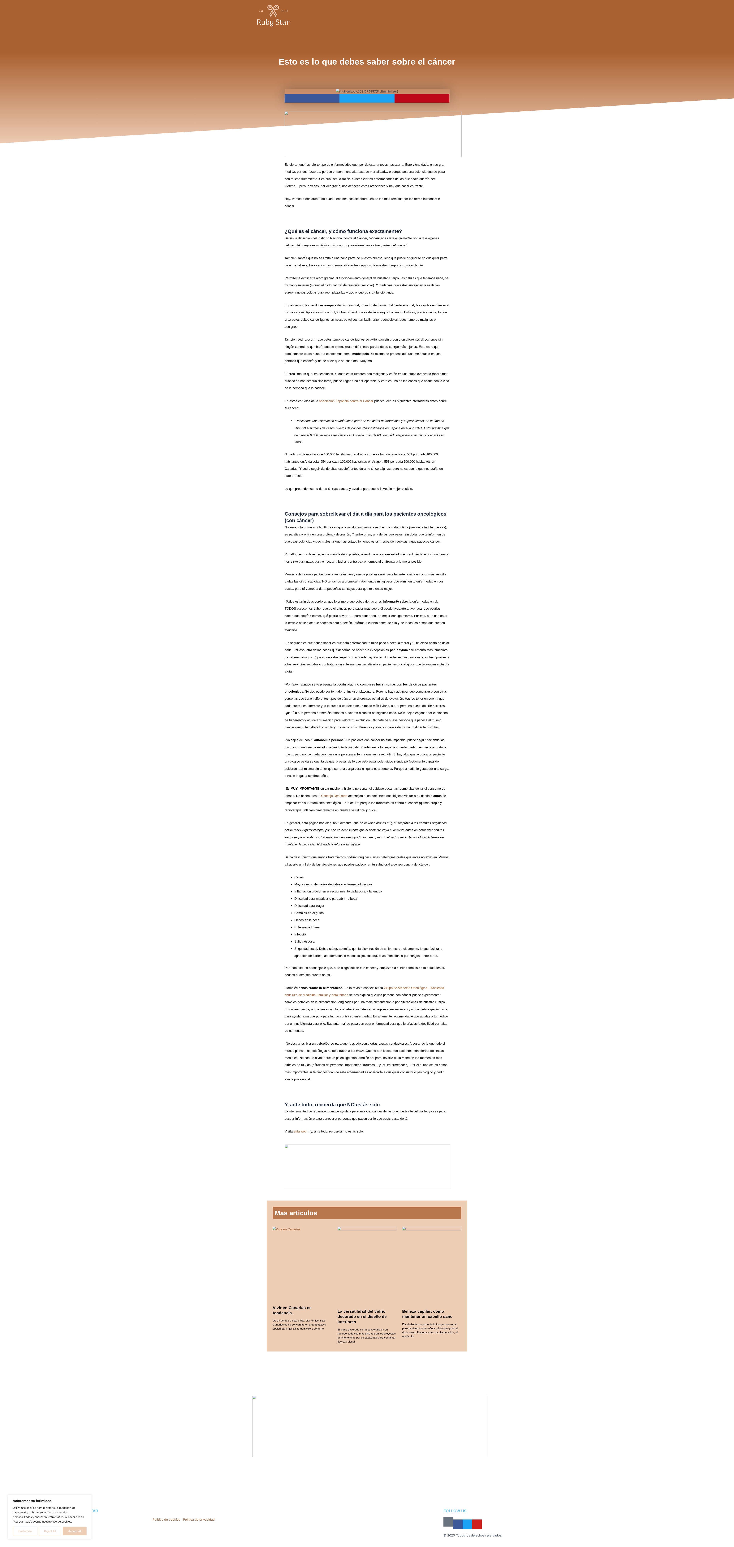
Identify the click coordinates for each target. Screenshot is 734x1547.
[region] (50, 1517)
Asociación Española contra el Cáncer (346, 401)
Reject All (50, 1531)
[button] (312, 98)
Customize (25, 1531)
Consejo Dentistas (334, 796)
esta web (300, 1131)
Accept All (74, 1531)
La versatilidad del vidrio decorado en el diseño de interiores (362, 1316)
